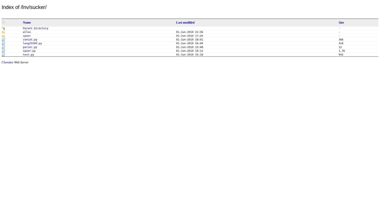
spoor (27, 35)
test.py (28, 54)
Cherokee (7, 62)
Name (27, 22)
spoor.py (29, 50)
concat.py (30, 39)
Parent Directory (35, 28)
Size (341, 22)
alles (27, 32)
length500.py (32, 43)
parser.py (30, 47)
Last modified (185, 22)
